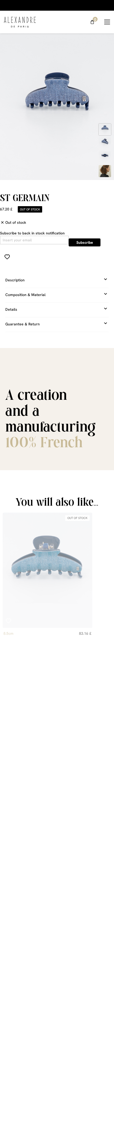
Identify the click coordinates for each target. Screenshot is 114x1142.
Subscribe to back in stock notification (32, 233)
